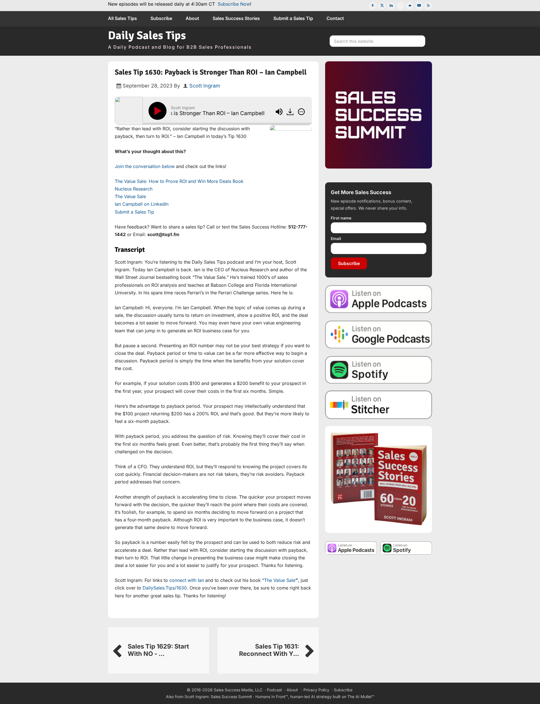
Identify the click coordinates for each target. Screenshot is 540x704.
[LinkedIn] (391, 5)
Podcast (274, 689)
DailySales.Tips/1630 (165, 588)
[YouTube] (419, 5)
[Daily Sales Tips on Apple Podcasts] (378, 298)
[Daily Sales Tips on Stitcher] (378, 405)
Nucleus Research (133, 189)
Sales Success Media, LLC (238, 689)
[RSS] (428, 5)
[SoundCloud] (409, 5)
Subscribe (349, 263)
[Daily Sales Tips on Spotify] (378, 369)
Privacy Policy (316, 689)
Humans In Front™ (271, 696)
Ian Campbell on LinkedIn (141, 204)
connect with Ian (186, 580)
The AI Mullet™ (360, 696)
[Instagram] (400, 5)
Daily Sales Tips (147, 35)
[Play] (158, 111)
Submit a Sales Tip (134, 212)
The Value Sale (130, 196)
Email (336, 238)
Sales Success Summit (231, 696)
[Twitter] (382, 5)
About (292, 689)
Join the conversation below (145, 166)
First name (341, 218)
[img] (301, 111)
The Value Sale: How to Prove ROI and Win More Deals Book (179, 181)
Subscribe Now (234, 4)
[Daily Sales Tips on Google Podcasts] (378, 334)
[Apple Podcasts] (372, 5)
